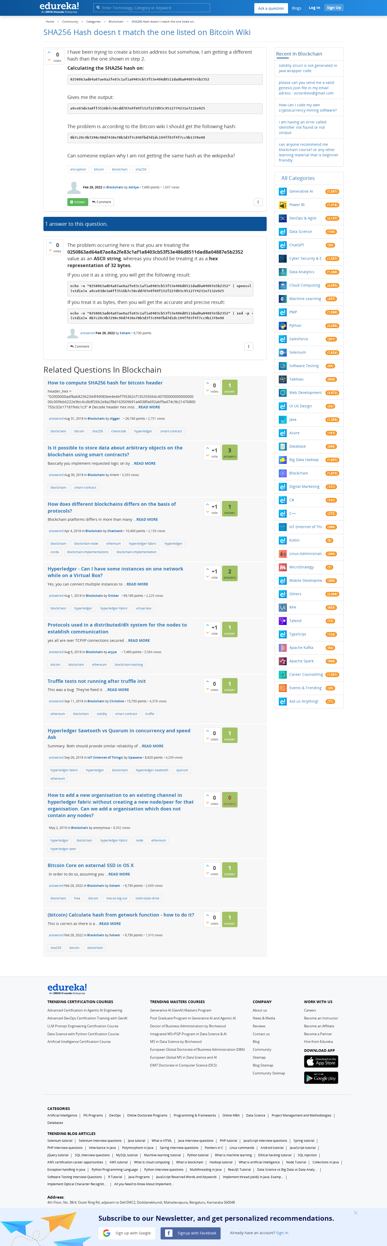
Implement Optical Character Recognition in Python (77, 1184)
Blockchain (114, 187)
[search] (98, 7)
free (77, 898)
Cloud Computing (304, 285)
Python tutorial (198, 1155)
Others (295, 593)
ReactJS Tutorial (239, 1169)
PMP (293, 311)
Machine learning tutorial (162, 1155)
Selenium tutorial (59, 1140)
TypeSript (297, 634)
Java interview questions (196, 1140)
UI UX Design (300, 405)
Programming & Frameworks (195, 1115)
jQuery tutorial (57, 1155)
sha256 (141, 169)
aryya (112, 652)
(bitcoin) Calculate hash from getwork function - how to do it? (121, 915)
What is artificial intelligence (259, 1162)
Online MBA (231, 1115)
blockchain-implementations (87, 552)
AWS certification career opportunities (75, 1162)
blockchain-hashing (129, 664)
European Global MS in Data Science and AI (183, 1057)
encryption (78, 169)
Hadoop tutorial (221, 1162)
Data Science (300, 231)
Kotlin (294, 540)
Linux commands (242, 1147)
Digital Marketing (304, 486)
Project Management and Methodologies (301, 1115)
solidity (102, 714)
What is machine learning (233, 1155)
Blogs (296, 8)
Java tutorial (136, 1140)
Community (262, 1049)
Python (295, 325)
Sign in (282, 1232)
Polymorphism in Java (137, 1147)
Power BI (297, 204)
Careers (310, 1010)
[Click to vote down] (49, 59)
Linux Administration (307, 553)
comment (104, 202)
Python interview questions (163, 1169)
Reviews (259, 1026)
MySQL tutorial (127, 1155)
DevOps (115, 1115)
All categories (298, 178)
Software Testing (304, 365)
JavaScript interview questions (265, 1140)
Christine (117, 701)
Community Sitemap (269, 1073)
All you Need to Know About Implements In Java (144, 1184)
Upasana (135, 757)
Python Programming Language (115, 1169)
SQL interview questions (92, 1155)
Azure (294, 432)
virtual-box (143, 608)
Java (292, 419)
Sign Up (334, 7)
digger (115, 418)
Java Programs (139, 1177)
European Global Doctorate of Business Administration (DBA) (197, 1049)
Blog (256, 1041)
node (139, 840)
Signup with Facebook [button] (196, 1232)
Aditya (133, 187)
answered (87, 333)
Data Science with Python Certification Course (83, 1034)
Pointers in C (214, 1147)
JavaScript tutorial (303, 1147)
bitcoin (99, 169)
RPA (292, 607)
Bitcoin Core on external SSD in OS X (91, 865)
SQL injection (307, 1155)
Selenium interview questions (100, 1140)
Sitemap (259, 1057)
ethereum (113, 543)
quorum (182, 770)
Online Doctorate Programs (147, 1115)
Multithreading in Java (206, 1169)
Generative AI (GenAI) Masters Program (180, 1010)
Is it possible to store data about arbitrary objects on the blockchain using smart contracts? (115, 451)
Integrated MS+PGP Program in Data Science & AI (188, 1034)
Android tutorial (272, 1147)
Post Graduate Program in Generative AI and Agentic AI (193, 1018)
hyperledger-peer (63, 849)
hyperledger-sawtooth (152, 770)
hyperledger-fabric (142, 543)
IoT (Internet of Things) (105, 757)
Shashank (115, 531)
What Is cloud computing (152, 1162)
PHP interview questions (65, 1147)
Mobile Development (307, 580)
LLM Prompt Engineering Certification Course (82, 1026)
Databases (55, 1122)
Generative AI (301, 191)
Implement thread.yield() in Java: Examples (253, 1177)
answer (79, 202)
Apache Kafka (301, 647)
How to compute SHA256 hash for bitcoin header (105, 382)
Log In (314, 7)
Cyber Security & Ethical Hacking (307, 258)
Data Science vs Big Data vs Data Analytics (287, 1169)
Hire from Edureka (318, 1041)
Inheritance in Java (102, 1147)
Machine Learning (305, 298)
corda (55, 552)
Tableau (296, 379)
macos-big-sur (116, 898)
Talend (295, 620)
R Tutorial (115, 1177)
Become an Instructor (321, 1018)
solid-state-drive (147, 898)
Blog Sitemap (263, 1065)
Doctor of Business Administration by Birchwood (188, 1026)
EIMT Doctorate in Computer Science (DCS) (183, 1065)
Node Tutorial (296, 1162)
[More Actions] (258, 202)
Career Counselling (306, 674)
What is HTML (162, 1140)
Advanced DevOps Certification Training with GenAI (87, 1018)
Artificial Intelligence (62, 1115)
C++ (292, 513)
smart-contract (171, 431)
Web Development (305, 392)
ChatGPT (296, 244)
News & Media (264, 1018)
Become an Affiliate (319, 1026)
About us (260, 1010)
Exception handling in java (66, 1169)
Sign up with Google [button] (133, 1232)
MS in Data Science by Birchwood (176, 1041)
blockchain (119, 169)
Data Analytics (301, 271)
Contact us (261, 1034)
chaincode (118, 431)
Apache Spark (301, 660)
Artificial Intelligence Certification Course (79, 1041)
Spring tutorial (304, 1140)
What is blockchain (189, 1162)
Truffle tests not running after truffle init (97, 681)
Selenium (297, 352)
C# (291, 499)
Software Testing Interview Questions (74, 1177)
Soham (125, 333)
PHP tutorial (228, 1140)
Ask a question (271, 8)
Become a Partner (318, 1034)
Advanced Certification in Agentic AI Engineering (84, 1010)
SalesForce (298, 338)
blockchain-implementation (136, 552)
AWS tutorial (119, 1162)
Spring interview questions (179, 1147)
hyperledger (143, 431)
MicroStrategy (301, 566)
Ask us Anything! (304, 701)
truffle (149, 714)
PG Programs (93, 1115)
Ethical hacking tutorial (274, 1155)
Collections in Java (325, 1162)
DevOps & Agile (302, 218)
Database (297, 446)
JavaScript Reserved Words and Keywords (186, 1177)
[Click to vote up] (49, 52)
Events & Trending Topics (307, 687)
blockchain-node (86, 543)
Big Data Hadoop (304, 459)
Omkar (113, 595)
